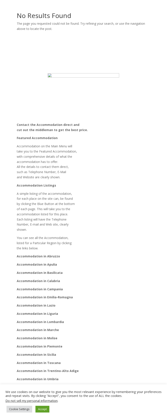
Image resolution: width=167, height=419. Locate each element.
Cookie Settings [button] (19, 409)
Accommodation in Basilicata (40, 273)
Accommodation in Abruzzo (38, 256)
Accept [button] (42, 409)
